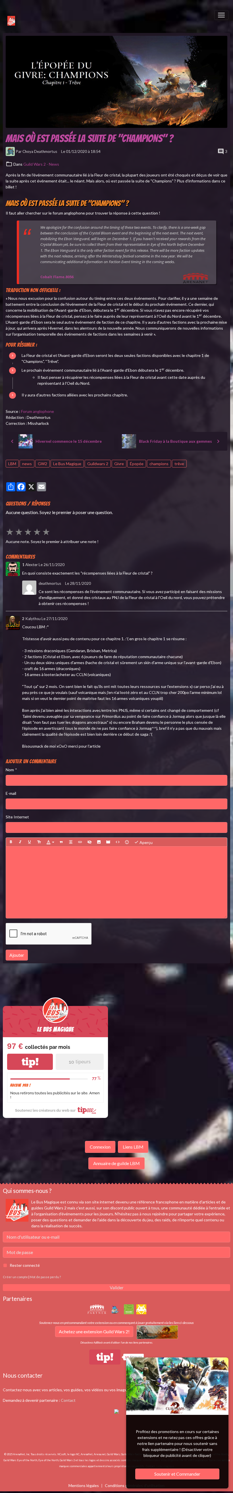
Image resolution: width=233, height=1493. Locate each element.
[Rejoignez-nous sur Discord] (116, 1410)
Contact (68, 1400)
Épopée (136, 463)
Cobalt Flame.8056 (57, 277)
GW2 (42, 463)
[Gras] (11, 842)
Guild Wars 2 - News (41, 164)
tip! (30, 1061)
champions (158, 463)
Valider (117, 1287)
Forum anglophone (37, 411)
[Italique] (20, 842)
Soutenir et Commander (177, 1474)
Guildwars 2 (97, 463)
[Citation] (61, 842)
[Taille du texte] (39, 842)
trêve (179, 463)
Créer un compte (15, 1277)
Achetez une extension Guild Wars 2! (94, 1331)
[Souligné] (29, 842)
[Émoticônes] (127, 842)
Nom (10, 769)
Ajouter (16, 955)
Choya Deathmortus (39, 151)
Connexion (100, 1146)
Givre (119, 463)
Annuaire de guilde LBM (116, 1163)
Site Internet (17, 816)
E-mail (11, 793)
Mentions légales (83, 1485)
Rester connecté (25, 1265)
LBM (12, 463)
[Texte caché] (89, 842)
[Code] (117, 842)
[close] (220, 1362)
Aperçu (146, 842)
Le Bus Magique (67, 463)
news (27, 463)
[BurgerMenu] (221, 15)
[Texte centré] (71, 842)
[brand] (8, 15)
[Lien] (80, 842)
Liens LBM (133, 1146)
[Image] (99, 842)
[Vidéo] (108, 842)
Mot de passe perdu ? (45, 1277)
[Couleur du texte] (50, 842)
